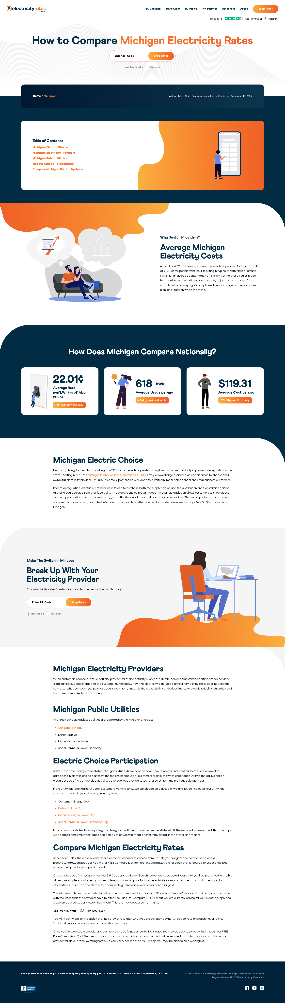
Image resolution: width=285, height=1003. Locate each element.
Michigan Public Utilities (49, 158)
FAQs (102, 973)
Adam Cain (184, 96)
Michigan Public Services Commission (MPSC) (117, 475)
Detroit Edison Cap (70, 808)
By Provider (173, 8)
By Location (153, 8)
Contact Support (68, 973)
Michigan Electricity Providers (53, 153)
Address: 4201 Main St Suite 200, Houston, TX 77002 (137, 973)
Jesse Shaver (210, 96)
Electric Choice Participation (53, 164)
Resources (228, 8)
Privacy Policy (88, 973)
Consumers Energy (70, 727)
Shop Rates (265, 8)
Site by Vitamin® (254, 977)
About (244, 8)
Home (37, 96)
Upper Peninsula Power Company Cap (83, 822)
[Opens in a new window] (28, 990)
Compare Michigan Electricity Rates (58, 169)
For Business (209, 8)
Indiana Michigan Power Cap (76, 815)
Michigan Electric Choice (50, 147)
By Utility (191, 8)
